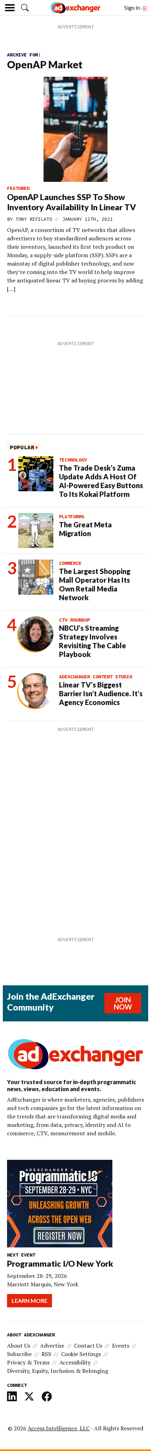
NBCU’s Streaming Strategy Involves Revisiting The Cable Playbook (92, 641)
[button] (25, 8)
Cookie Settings (81, 1354)
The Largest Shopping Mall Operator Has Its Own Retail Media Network (94, 584)
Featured (18, 188)
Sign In (132, 7)
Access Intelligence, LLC (59, 1428)
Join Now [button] (123, 1003)
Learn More (29, 1300)
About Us (18, 1345)
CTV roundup (74, 620)
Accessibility (75, 1362)
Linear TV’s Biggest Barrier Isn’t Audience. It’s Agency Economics (101, 693)
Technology (73, 460)
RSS (46, 1354)
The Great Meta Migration (85, 529)
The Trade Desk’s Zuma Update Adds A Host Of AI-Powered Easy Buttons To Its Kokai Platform (101, 481)
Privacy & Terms (28, 1362)
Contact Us (88, 1345)
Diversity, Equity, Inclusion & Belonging (57, 1371)
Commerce (70, 563)
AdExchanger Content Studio (95, 676)
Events (120, 1345)
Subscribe (19, 1354)
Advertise (52, 1345)
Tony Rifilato (33, 219)
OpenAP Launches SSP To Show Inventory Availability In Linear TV (71, 202)
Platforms (71, 516)
